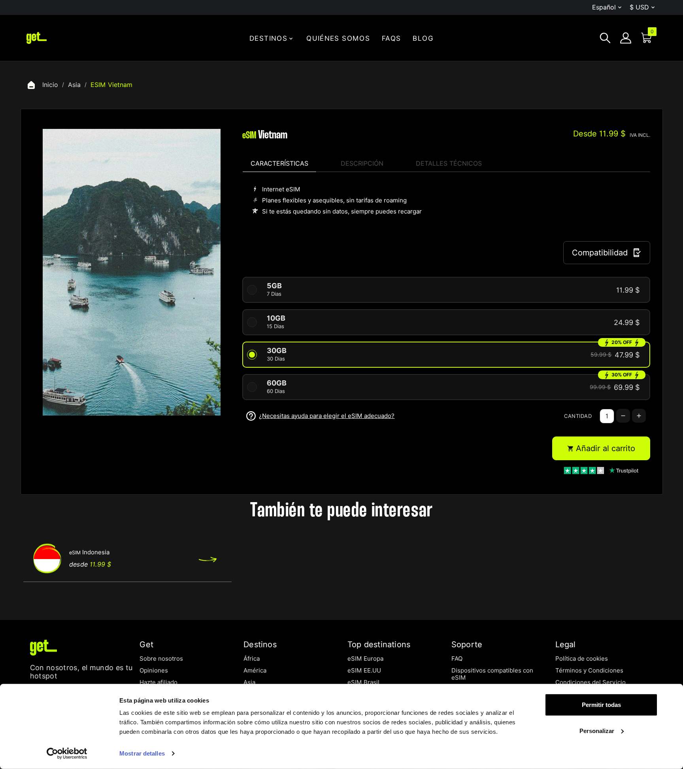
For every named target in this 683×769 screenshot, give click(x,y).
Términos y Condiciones (589, 670)
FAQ (456, 658)
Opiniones (154, 670)
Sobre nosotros (161, 658)
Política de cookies (581, 658)
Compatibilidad (600, 252)
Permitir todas (601, 704)
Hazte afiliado (158, 682)
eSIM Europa (365, 658)
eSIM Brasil (363, 682)
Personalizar (596, 730)
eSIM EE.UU (364, 670)
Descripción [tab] (362, 163)
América (254, 670)
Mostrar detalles (142, 753)
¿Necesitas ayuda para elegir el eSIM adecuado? (326, 415)
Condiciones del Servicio (590, 682)
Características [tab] (279, 163)
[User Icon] (625, 37)
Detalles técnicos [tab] (449, 163)
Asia (249, 682)
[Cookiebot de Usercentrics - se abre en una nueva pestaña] (67, 754)
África (251, 658)
